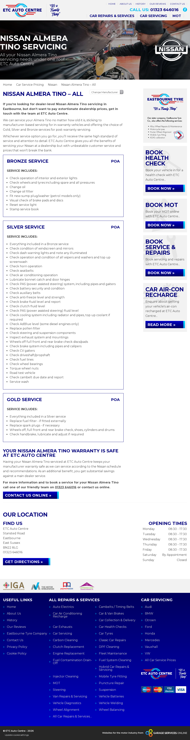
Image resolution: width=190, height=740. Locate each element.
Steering (59, 689)
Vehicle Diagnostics (67, 703)
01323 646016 (154, 10)
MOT (177, 16)
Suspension (107, 689)
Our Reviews (158, 3)
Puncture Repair (111, 683)
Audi (148, 606)
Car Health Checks (112, 626)
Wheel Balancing (112, 709)
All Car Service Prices (160, 660)
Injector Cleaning (65, 676)
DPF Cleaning (109, 646)
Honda (150, 633)
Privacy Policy (17, 646)
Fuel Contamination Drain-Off (72, 662)
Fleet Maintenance (113, 653)
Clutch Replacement (68, 646)
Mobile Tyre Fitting (113, 676)
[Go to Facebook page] (185, 10)
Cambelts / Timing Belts (116, 606)
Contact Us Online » (28, 495)
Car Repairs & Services (112, 16)
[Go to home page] (31, 10)
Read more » (161, 324)
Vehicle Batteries (111, 696)
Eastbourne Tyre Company (27, 633)
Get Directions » (24, 562)
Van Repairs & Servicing (70, 696)
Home (112, 3)
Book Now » (161, 188)
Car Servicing (153, 16)
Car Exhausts (62, 626)
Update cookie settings (17, 735)
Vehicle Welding (111, 703)
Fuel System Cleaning (115, 660)
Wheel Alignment (66, 709)
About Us (126, 3)
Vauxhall (151, 646)
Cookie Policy (17, 653)
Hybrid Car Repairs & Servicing (114, 668)
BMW (149, 613)
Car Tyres (106, 633)
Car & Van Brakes (111, 613)
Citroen (150, 620)
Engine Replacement (69, 653)
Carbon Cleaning (65, 640)
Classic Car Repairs (112, 640)
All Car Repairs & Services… (72, 716)
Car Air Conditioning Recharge (67, 615)
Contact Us (177, 3)
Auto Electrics (63, 606)
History (140, 3)
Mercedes (152, 640)
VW (147, 653)
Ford (148, 626)
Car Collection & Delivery (117, 620)
